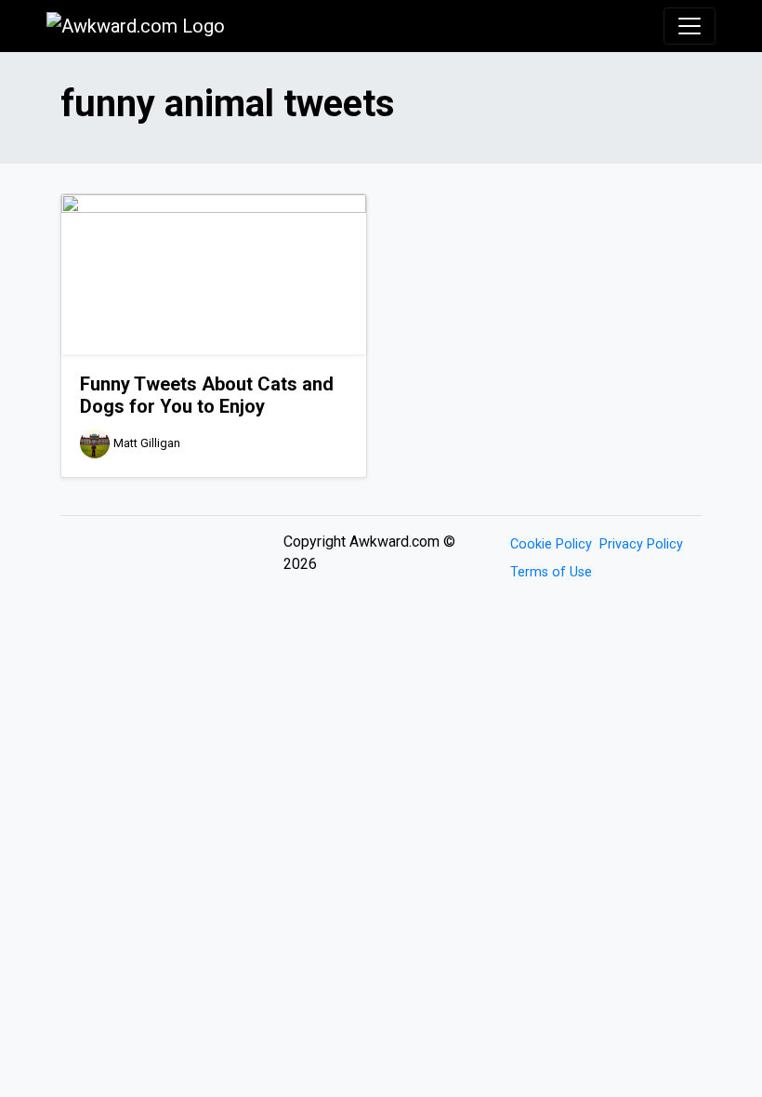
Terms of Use (551, 572)
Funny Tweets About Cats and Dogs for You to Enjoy (207, 395)
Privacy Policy (641, 544)
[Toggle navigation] (689, 26)
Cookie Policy (551, 544)
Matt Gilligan (146, 443)
